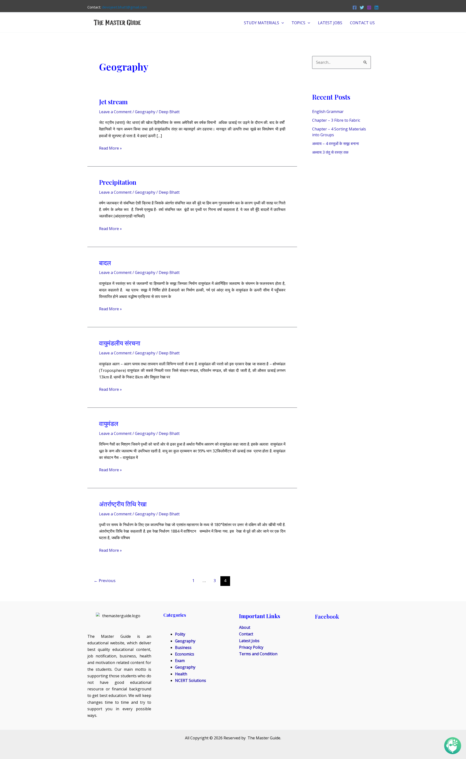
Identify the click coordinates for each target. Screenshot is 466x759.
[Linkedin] (376, 7)
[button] (281, 22)
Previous (105, 580)
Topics (298, 22)
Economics (184, 654)
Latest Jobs (330, 22)
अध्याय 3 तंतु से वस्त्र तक (330, 152)
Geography (145, 111)
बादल (105, 262)
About (244, 627)
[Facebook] (354, 7)
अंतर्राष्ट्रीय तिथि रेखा (123, 504)
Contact (246, 634)
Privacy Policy (251, 647)
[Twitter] (362, 7)
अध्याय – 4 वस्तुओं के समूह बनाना (335, 143)
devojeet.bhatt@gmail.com (124, 7)
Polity (180, 634)
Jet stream (113, 101)
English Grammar (328, 111)
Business (183, 647)
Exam (180, 660)
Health (181, 674)
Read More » (110, 148)
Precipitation (117, 182)
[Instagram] (369, 7)
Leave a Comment (115, 111)
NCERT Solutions (190, 680)
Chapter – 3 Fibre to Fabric (336, 120)
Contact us (362, 22)
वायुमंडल (108, 423)
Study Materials (261, 22)
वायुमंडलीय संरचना (119, 343)
